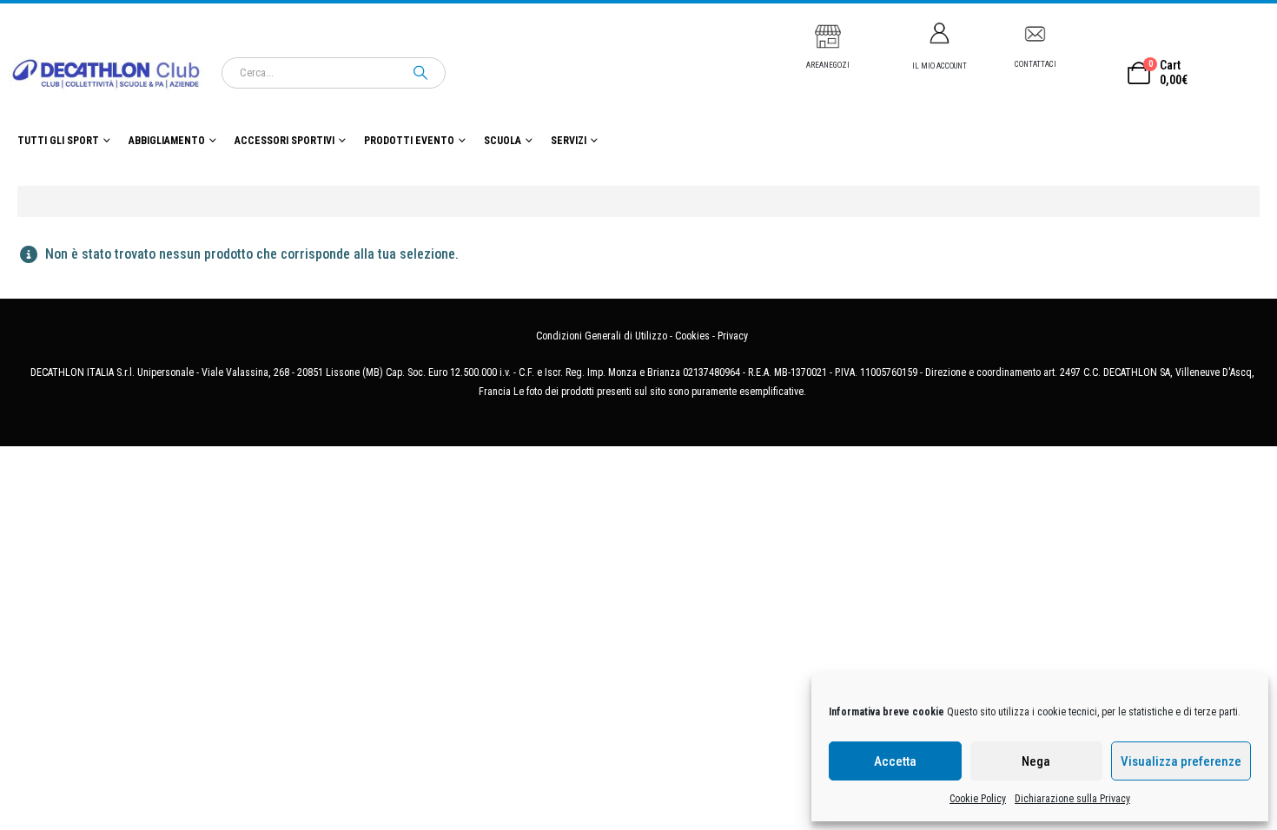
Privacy (733, 336)
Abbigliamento (167, 141)
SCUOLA (502, 141)
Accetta (895, 761)
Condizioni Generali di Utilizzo (601, 336)
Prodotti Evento (409, 141)
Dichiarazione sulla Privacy (1072, 799)
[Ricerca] (420, 73)
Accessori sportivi (284, 141)
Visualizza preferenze (1181, 761)
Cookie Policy (977, 799)
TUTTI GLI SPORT (58, 141)
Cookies (692, 336)
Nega (1036, 761)
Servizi (568, 141)
